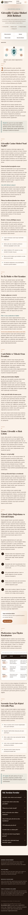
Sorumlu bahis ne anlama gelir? (10, 829)
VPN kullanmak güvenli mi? (9, 825)
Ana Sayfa (3, 42)
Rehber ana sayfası (7, 621)
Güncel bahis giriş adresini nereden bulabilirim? (11, 820)
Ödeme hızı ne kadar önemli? (9, 808)
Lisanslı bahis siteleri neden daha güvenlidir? (10, 803)
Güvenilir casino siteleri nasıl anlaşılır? (12, 797)
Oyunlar (20, 34)
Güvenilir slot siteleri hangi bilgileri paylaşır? (11, 835)
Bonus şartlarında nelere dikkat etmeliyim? (10, 813)
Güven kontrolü (7, 34)
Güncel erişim (7, 37)
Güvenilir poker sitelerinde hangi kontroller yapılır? (10, 841)
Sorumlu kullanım (20, 37)
